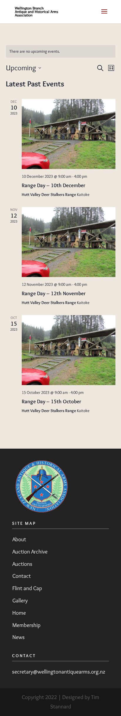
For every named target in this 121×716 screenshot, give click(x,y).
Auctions (22, 564)
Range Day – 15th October (51, 401)
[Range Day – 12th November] (68, 242)
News (18, 637)
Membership (26, 625)
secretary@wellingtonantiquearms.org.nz (58, 671)
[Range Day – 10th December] (68, 134)
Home (19, 612)
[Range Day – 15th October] (68, 350)
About (19, 539)
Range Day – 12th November (53, 293)
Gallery (20, 600)
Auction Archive (30, 551)
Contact (21, 576)
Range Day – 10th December (53, 185)
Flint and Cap (27, 588)
